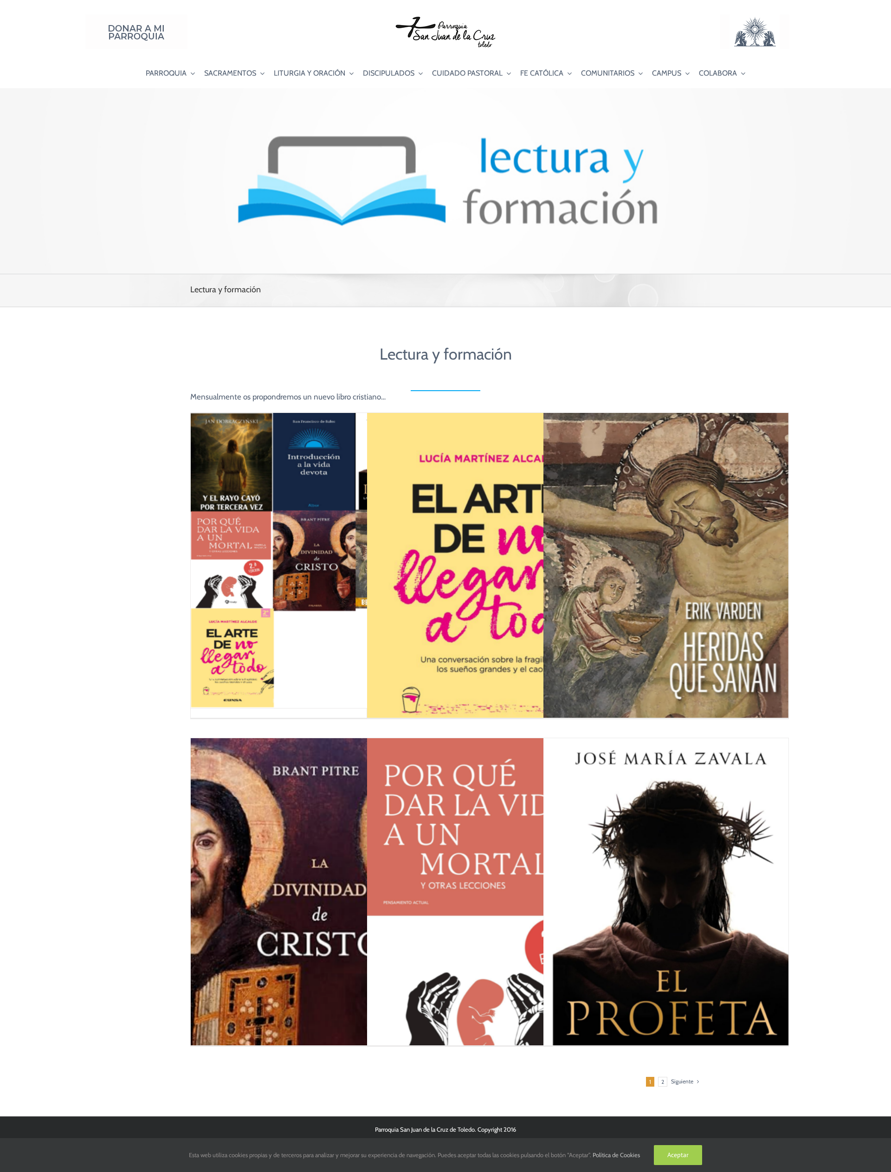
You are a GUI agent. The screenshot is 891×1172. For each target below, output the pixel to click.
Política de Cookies (616, 1155)
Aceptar (678, 1155)
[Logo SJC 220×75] (445, 18)
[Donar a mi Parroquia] (136, 18)
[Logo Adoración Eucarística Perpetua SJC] (754, 18)
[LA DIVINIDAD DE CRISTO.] (313, 922)
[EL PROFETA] (665, 917)
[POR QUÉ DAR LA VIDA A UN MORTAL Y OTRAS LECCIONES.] (489, 917)
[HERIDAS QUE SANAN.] (665, 586)
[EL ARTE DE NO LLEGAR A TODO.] (489, 586)
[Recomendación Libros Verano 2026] (313, 560)
